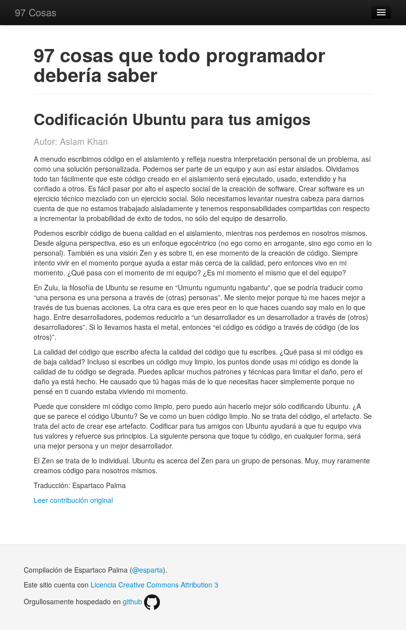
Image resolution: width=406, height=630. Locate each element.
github (133, 601)
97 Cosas (35, 12)
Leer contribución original (73, 500)
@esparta (147, 570)
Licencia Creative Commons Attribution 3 (154, 584)
